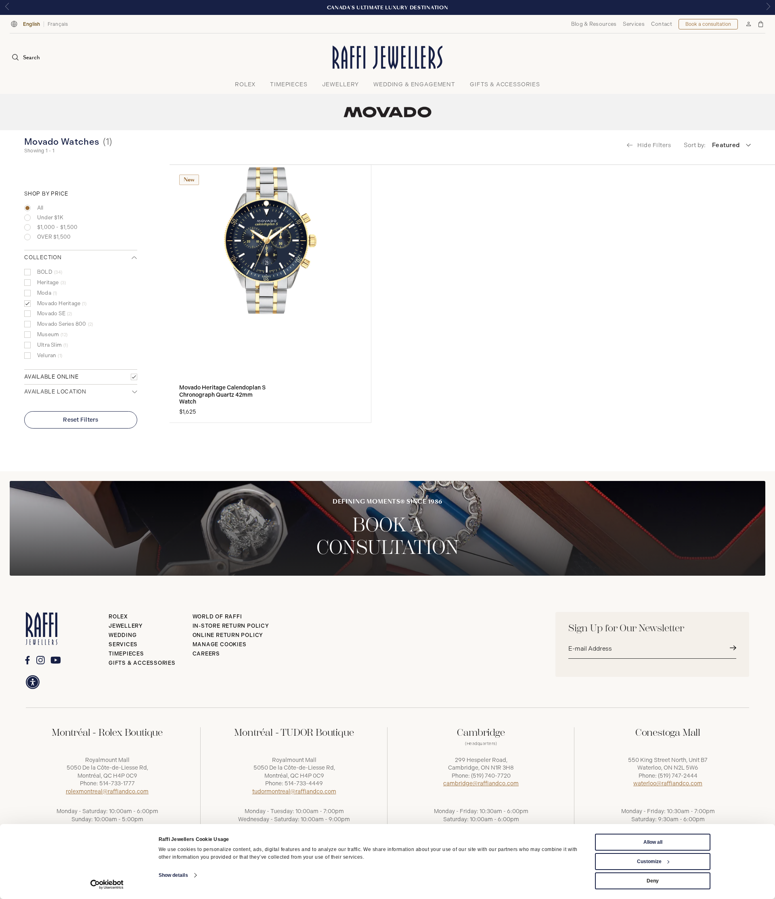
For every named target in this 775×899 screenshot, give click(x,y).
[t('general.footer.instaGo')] (40, 660)
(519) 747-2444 (678, 775)
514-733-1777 (117, 783)
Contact (661, 24)
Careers (206, 654)
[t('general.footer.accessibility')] (33, 682)
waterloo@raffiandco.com (667, 783)
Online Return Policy (228, 635)
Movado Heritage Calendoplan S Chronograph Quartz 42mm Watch (222, 394)
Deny (653, 881)
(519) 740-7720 (491, 775)
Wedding (122, 635)
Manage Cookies (220, 644)
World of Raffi (217, 617)
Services (633, 24)
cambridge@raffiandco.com (481, 783)
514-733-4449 (304, 783)
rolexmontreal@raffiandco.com (107, 791)
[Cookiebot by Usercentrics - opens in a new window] (107, 884)
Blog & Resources (594, 24)
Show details (173, 875)
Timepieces (126, 654)
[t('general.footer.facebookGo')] (27, 660)
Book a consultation (708, 24)
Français (58, 24)
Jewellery (126, 626)
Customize (649, 861)
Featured (725, 145)
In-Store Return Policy (231, 626)
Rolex (118, 617)
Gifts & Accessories (142, 663)
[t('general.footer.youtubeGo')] (55, 660)
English (31, 24)
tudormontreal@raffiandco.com (294, 791)
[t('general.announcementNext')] (768, 7)
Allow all (652, 842)
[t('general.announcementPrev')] (7, 7)
